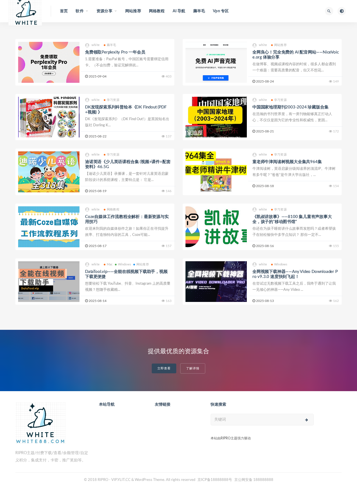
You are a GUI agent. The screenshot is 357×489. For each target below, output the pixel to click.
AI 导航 (179, 11)
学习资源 (113, 99)
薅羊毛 (199, 11)
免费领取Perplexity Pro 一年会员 (115, 52)
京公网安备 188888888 (253, 480)
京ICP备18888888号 (215, 480)
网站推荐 (133, 11)
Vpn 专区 (221, 11)
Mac (110, 264)
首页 (64, 11)
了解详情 (192, 368)
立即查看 (164, 368)
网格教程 (157, 11)
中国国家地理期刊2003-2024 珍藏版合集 (290, 107)
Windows (124, 264)
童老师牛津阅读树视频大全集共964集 (287, 162)
